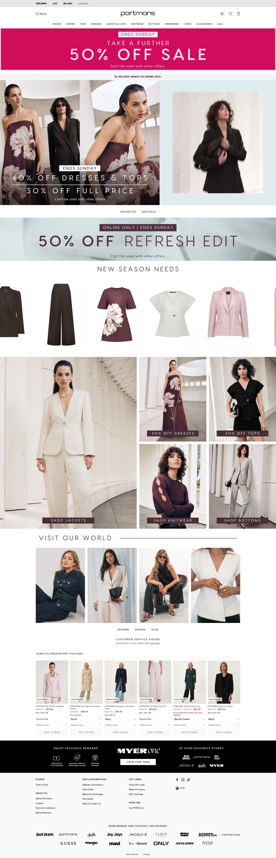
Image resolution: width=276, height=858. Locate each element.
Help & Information (94, 779)
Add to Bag (52, 732)
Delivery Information (92, 784)
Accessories (204, 23)
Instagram (123, 629)
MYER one (134, 802)
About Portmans (44, 798)
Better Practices (43, 812)
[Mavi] (115, 843)
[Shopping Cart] (238, 14)
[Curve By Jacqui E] (161, 834)
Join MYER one (136, 808)
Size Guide (87, 799)
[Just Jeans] (41, 3)
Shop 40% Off (128, 211)
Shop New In (149, 211)
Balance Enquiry (137, 789)
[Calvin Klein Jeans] (231, 834)
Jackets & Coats (116, 23)
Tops (83, 23)
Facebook (140, 629)
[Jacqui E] (83, 3)
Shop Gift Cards (137, 784)
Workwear (172, 23)
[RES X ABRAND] (138, 843)
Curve (188, 23)
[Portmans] (68, 834)
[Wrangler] (91, 843)
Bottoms (154, 23)
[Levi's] (185, 834)
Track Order (88, 789)
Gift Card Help (136, 794)
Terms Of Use (132, 854)
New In (57, 23)
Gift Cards (135, 779)
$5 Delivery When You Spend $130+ (138, 76)
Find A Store (42, 784)
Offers (70, 23)
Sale (220, 23)
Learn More (155, 643)
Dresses (96, 23)
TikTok (155, 629)
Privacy (146, 854)
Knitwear (137, 23)
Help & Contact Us (91, 803)
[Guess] (68, 843)
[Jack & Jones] (185, 843)
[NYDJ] (208, 843)
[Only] (161, 843)
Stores (40, 779)
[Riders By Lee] (208, 834)
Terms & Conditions (45, 808)
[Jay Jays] (67, 3)
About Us (41, 793)
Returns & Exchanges (92, 794)
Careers (39, 803)
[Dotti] (91, 834)
